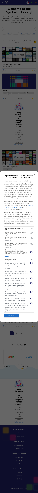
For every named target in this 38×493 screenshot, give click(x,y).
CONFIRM (11, 316)
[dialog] (19, 246)
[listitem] (19, 229)
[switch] (31, 233)
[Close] (34, 174)
